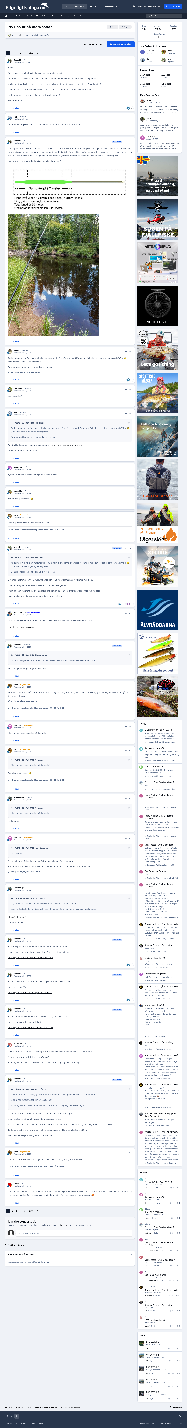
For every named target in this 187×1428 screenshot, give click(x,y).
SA (149, 1344)
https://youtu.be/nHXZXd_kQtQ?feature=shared (30, 992)
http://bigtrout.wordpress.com (21, 627)
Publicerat (165, 742)
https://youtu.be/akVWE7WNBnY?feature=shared (30, 1027)
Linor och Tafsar (43, 35)
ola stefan (18, 1044)
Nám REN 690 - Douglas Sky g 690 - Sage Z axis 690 (161, 1115)
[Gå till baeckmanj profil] (10, 468)
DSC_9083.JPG (152, 1367)
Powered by (169, 1423)
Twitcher (17, 725)
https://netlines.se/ (17, 917)
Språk (9, 1423)
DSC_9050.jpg (152, 1354)
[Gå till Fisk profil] (10, 118)
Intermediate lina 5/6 (154, 1005)
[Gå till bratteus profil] (141, 783)
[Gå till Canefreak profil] (141, 845)
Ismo (16, 515)
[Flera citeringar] (8, 108)
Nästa (31, 53)
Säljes (147, 1179)
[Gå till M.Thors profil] (141, 1056)
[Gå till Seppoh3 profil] (9, 35)
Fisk (15, 117)
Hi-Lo (149, 1036)
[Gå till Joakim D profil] (141, 1114)
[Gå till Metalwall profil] (141, 1043)
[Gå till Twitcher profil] (10, 726)
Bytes (147, 1239)
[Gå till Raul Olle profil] (142, 52)
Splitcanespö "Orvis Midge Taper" (160, 844)
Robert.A (148, 1200)
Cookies (32, 1423)
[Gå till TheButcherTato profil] (141, 796)
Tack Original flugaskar (155, 973)
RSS (41, 1423)
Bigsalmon (18, 612)
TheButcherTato (153, 807)
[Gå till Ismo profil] (10, 516)
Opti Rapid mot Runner (155, 871)
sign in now (64, 1225)
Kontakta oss (21, 1423)
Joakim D (150, 1126)
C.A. (148, 952)
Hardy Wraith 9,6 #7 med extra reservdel (159, 796)
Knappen (150, 742)
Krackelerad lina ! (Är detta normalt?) (162, 924)
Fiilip (148, 980)
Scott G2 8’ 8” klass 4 (154, 766)
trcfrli (149, 967)
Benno (16, 1184)
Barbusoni (151, 939)
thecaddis (18, 388)
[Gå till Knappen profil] (141, 730)
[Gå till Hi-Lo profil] (141, 1005)
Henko (17, 350)
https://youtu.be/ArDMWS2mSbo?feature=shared (30, 957)
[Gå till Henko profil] (10, 351)
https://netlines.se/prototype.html (67, 445)
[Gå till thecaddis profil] (10, 389)
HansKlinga (19, 797)
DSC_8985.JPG (152, 1379)
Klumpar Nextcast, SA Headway (159, 945)
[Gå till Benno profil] (10, 1185)
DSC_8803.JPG (152, 1392)
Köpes (147, 1209)
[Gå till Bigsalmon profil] (10, 613)
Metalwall (150, 1049)
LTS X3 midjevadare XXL (155, 958)
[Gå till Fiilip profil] (141, 974)
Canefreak (151, 865)
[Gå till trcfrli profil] (141, 958)
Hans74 (150, 776)
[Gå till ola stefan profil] (10, 1045)
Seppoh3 (18, 35)
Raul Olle (150, 50)
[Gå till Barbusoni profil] (141, 924)
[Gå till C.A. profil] (141, 946)
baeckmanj (18, 467)
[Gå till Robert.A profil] (141, 1194)
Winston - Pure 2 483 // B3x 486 (159, 782)
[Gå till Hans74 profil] (141, 767)
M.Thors (150, 1078)
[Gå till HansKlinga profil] (10, 798)
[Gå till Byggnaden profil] (141, 749)
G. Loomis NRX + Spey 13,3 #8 (158, 729)
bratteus (150, 789)
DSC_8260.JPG (152, 1341)
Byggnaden (151, 760)
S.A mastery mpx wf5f (154, 748)
